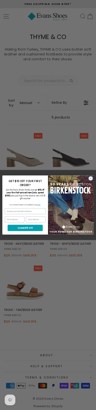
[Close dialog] (91, 178)
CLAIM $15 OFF (25, 227)
